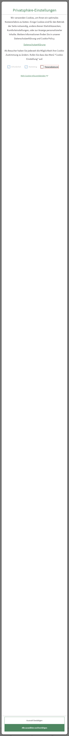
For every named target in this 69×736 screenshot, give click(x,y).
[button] (34, 75)
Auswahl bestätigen (34, 720)
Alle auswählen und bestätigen (34, 728)
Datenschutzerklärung (35, 44)
